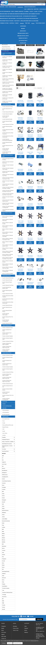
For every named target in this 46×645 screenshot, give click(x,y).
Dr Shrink (3, 489)
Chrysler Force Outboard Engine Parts (7, 60)
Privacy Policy (16, 628)
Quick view (21, 94)
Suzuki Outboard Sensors (7, 305)
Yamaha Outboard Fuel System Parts (6, 364)
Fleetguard (4, 499)
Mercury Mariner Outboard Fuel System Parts (7, 239)
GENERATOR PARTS (36, 13)
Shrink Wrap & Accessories (31, 20)
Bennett (3, 468)
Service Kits (27, 6)
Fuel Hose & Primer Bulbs (7, 405)
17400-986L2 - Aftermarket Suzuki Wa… (40, 270)
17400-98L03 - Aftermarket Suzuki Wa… (21, 270)
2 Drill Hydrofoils (5, 410)
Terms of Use (15, 630)
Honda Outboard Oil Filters (7, 106)
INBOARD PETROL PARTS (26, 13)
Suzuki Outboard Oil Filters (7, 293)
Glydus (3, 508)
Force (3, 420)
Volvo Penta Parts (40, 23)
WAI (2, 598)
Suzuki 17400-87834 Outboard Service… (30, 154)
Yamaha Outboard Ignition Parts (7, 369)
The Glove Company (5, 588)
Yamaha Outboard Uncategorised (5, 399)
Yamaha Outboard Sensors (7, 383)
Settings (4, 643)
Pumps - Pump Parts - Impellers (17, 20)
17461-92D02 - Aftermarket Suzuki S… (20, 257)
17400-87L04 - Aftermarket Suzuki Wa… (21, 136)
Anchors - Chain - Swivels (6, 6)
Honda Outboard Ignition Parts (7, 127)
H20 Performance (5, 510)
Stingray (3, 584)
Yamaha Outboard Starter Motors (7, 389)
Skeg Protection (5, 416)
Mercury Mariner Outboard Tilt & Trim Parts (7, 268)
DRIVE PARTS (33, 6)
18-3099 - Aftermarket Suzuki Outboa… (40, 171)
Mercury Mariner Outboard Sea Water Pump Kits (7, 255)
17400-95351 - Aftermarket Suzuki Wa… (21, 205)
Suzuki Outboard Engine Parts (7, 283)
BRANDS (23, 28)
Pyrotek (3, 560)
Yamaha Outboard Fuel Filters (6, 361)
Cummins (4, 483)
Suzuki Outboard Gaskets (7, 323)
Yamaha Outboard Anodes (7, 355)
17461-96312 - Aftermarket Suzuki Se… (30, 222)
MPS (3, 529)
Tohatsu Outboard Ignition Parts (7, 339)
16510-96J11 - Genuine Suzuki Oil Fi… (30, 119)
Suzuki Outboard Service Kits (7, 308)
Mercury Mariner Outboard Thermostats (7, 226)
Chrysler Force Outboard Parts (7, 54)
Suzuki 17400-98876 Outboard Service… (40, 102)
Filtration (2, 11)
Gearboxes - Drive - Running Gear (13, 11)
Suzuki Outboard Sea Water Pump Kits (7, 299)
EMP (3, 491)
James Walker (4, 518)
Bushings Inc (4, 472)
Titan (3, 590)
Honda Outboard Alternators (8, 111)
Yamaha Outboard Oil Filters (7, 372)
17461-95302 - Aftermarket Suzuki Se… (40, 222)
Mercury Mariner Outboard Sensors (7, 261)
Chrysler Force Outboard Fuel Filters (7, 63)
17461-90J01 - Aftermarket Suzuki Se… (30, 257)
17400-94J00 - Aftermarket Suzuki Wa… (30, 136)
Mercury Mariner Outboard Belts (7, 229)
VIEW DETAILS (20, 105)
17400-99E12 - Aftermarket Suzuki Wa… (40, 119)
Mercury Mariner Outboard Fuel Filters (7, 236)
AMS (3, 455)
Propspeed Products (5, 20)
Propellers (35, 18)
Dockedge (4, 487)
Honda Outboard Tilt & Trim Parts (7, 146)
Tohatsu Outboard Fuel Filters (6, 330)
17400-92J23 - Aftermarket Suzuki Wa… (40, 188)
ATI (2, 457)
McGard (3, 537)
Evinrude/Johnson (5, 418)
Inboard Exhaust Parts (5, 18)
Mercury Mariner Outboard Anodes (7, 223)
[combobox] (21, 4)
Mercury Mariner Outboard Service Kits (7, 217)
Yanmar (3, 607)
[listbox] (41, 88)
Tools (32, 23)
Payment (26, 628)
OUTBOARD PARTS (28, 18)
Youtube (31, 616)
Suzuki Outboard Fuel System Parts (6, 288)
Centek (3, 478)
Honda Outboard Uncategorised (5, 149)
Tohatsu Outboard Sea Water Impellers (6, 344)
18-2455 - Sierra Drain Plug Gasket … (20, 188)
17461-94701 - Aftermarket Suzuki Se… (21, 240)
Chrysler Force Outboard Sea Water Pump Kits (8, 83)
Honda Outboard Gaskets (7, 113)
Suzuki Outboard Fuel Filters (7, 285)
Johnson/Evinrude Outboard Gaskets (7, 210)
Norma (3, 548)
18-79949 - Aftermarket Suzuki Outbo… (30, 171)
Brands (2, 628)
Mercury (3, 539)
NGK (3, 544)
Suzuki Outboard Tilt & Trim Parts (7, 317)
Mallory (3, 533)
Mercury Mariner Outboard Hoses (7, 242)
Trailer (22, 23)
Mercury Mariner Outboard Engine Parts (7, 233)
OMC (3, 429)
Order (25, 626)
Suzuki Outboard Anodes (7, 280)
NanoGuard (4, 546)
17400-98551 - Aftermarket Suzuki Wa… (21, 284)
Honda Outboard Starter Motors (7, 143)
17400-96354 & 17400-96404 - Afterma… (30, 284)
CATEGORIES (23, 26)
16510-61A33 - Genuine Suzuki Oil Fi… (30, 102)
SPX (3, 569)
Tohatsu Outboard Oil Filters (7, 341)
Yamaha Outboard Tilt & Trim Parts (8, 396)
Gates (3, 506)
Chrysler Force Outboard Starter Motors (7, 92)
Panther (3, 554)
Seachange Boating (5, 571)
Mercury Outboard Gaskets (7, 273)
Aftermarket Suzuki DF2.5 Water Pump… (30, 205)
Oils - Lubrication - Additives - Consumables (35, 9)
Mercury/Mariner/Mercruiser (7, 425)
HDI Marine (4, 512)
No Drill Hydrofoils (5, 414)
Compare (20, 96)
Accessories (4, 401)
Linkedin (24, 616)
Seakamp (3, 573)
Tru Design (4, 594)
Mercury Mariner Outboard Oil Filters (7, 249)
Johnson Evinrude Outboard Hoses (7, 181)
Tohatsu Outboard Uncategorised (5, 350)
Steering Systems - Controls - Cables (9, 23)
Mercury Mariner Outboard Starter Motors (7, 265)
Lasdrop (3, 527)
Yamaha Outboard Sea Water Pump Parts (6, 381)
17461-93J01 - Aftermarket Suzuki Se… (30, 240)
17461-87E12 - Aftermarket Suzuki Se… (40, 257)
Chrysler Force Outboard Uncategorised (7, 102)
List (20, 88)
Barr (3, 466)
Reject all (10, 643)
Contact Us (3, 638)
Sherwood (4, 577)
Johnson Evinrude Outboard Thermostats (7, 169)
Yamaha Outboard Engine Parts (7, 358)
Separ (3, 575)
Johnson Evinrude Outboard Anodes (7, 165)
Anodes (14, 6)
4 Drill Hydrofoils (5, 412)
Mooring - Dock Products (17, 18)
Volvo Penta (4, 433)
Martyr (3, 535)
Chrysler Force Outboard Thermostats (7, 95)
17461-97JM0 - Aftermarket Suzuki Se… (20, 222)
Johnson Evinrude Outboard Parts (7, 156)
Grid (17, 88)
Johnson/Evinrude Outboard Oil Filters (7, 159)
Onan (3, 552)
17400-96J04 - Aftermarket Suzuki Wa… (30, 188)
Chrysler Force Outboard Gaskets (7, 70)
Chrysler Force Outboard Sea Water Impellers (8, 79)
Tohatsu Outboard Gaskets (7, 336)
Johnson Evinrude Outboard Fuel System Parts (7, 178)
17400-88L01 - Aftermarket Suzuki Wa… (40, 136)
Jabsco (3, 516)
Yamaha (3, 435)
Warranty (26, 632)
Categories (3, 626)
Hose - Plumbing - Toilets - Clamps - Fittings (31, 11)
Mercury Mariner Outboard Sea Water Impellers (7, 252)
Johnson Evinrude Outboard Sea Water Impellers (7, 188)
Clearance (20, 7)
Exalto (3, 493)
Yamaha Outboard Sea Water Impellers (6, 375)
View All (3, 609)
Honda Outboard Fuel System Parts (6, 152)
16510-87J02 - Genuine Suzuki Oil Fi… (21, 102)
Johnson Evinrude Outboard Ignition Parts (7, 185)
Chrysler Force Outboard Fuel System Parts (7, 67)
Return (25, 630)
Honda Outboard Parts (6, 104)
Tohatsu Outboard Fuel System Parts (6, 333)
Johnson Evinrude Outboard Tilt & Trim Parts (7, 204)
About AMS (3, 636)
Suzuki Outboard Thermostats (5, 314)
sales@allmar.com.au (40, 627)
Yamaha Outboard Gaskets (7, 366)
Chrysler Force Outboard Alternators (7, 57)
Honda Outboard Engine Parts (7, 122)
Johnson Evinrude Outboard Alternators (7, 162)
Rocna (3, 567)
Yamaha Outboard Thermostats (5, 393)
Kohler (3, 523)
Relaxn (3, 565)
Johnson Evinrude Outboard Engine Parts (7, 172)
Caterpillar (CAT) (5, 476)
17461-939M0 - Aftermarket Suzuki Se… (40, 240)
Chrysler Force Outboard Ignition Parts (7, 76)
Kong (3, 525)
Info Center (3, 632)
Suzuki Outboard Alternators (7, 278)
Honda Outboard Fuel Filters (7, 124)
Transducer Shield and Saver (7, 592)
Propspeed (4, 558)
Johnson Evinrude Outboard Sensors (7, 197)
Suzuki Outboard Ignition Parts (7, 291)
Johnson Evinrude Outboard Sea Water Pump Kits (7, 191)
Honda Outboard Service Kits (7, 109)
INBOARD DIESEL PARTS (5, 13)
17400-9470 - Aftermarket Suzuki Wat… (40, 284)
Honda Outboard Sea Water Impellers (7, 130)
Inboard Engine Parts (15, 13)
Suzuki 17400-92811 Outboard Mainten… (40, 154)
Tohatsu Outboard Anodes (7, 327)
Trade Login (39, 2)
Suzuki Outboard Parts (6, 275)
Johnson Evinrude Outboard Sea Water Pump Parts (7, 194)
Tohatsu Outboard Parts (7, 325)
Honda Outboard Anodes (7, 119)
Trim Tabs (27, 23)
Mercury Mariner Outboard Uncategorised (7, 271)
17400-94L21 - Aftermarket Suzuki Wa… (21, 119)
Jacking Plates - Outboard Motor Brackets (26, 16)
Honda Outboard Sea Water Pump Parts (7, 137)
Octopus (3, 550)
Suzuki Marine (4, 586)
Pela (3, 556)
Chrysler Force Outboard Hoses (7, 73)
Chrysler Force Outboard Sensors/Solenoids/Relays (7, 89)
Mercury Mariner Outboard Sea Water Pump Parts (7, 258)
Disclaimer (15, 626)
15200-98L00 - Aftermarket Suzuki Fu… (21, 171)
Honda (3, 423)
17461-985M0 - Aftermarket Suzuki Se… (40, 205)
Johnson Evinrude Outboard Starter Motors (7, 201)
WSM (3, 600)
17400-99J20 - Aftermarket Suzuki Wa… (21, 154)
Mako (3, 531)
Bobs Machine (4, 470)
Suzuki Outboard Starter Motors (7, 311)
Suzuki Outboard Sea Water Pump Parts (7, 303)
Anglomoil (4, 462)
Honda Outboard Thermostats (5, 116)
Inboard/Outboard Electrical (7, 16)
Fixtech (3, 497)
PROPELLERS (23, 42)
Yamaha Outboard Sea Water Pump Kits (6, 378)
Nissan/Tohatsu (5, 427)
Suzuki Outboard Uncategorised (5, 321)
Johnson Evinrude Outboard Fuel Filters (7, 175)
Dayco (3, 485)
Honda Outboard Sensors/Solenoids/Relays (7, 140)
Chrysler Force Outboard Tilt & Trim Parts (7, 98)
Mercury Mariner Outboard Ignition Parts (7, 245)
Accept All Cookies (18, 643)
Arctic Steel (4, 464)
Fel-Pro (3, 495)
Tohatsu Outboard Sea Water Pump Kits (6, 347)
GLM (3, 504)
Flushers (4, 403)
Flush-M (3, 502)
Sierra (3, 579)
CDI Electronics (5, 474)
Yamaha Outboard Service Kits (7, 386)
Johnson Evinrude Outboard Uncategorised (7, 207)
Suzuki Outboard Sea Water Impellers (7, 296)
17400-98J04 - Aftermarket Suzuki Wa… (30, 271)
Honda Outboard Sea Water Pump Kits (7, 133)
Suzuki (3, 431)
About (2, 630)
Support (3, 634)
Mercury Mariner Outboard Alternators (7, 220)
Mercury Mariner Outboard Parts (7, 213)
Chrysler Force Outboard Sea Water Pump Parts (8, 86)
